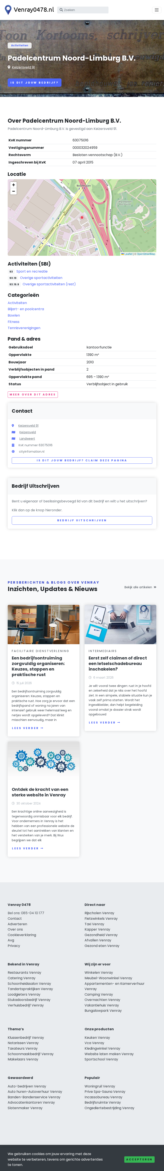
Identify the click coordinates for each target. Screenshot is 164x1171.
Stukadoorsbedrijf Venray (29, 999)
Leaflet (128, 254)
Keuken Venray (97, 1037)
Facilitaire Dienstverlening (40, 651)
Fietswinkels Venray (101, 918)
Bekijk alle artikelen (138, 587)
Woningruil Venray (100, 1086)
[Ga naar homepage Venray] (28, 10)
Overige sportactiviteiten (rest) (49, 284)
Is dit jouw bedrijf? (34, 82)
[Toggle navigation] (156, 10)
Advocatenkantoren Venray (31, 1102)
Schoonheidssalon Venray (29, 983)
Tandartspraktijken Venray (30, 988)
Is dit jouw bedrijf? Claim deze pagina (82, 460)
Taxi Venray (94, 924)
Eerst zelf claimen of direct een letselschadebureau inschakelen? (118, 663)
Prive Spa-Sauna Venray (105, 1091)
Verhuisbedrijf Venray (26, 1005)
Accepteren (139, 1159)
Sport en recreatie (32, 271)
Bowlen (14, 315)
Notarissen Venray (23, 1042)
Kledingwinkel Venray (102, 1048)
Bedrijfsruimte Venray (103, 1102)
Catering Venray (21, 978)
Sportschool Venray (101, 1059)
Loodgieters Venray (24, 994)
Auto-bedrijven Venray (27, 1086)
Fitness (13, 321)
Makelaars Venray (23, 1059)
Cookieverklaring (22, 934)
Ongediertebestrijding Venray (109, 1108)
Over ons (15, 929)
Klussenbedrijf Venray (26, 1037)
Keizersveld (27, 432)
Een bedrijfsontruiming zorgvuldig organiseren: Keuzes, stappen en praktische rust (38, 666)
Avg (11, 940)
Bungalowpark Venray (103, 1010)
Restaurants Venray (24, 972)
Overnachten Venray (102, 999)
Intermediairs (103, 651)
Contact (15, 918)
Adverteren (17, 924)
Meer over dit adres (33, 394)
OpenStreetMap (146, 254)
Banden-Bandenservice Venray (34, 1097)
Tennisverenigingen (24, 327)
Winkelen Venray (99, 972)
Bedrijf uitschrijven (82, 520)
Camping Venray (99, 994)
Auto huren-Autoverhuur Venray (35, 1091)
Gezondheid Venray (101, 934)
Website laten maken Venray (109, 1054)
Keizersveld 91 (23, 67)
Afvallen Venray (98, 940)
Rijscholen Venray (99, 913)
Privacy (14, 945)
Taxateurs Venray (23, 1048)
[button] (82, 217)
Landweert (27, 438)
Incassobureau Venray (103, 1097)
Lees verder (25, 728)
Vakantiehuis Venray (102, 1005)
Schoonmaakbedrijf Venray (31, 1054)
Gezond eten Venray (102, 945)
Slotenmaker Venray (25, 1108)
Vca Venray (94, 1042)
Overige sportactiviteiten (41, 277)
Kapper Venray (97, 929)
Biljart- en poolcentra (26, 309)
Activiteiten (19, 45)
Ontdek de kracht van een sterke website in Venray (40, 792)
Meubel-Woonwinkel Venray (108, 978)
